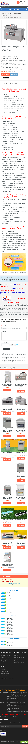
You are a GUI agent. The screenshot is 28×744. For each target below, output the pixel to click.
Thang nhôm (3, 717)
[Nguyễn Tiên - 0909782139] (4, 599)
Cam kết (16, 655)
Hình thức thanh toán (19, 657)
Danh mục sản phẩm (26, 9)
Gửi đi (6, 349)
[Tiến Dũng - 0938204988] (4, 608)
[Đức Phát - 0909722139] (4, 596)
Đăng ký (25, 726)
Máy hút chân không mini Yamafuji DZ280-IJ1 (7, 520)
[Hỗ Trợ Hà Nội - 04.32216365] (4, 644)
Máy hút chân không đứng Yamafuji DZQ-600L (7, 385)
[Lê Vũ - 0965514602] (4, 634)
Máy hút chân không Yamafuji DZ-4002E (7, 431)
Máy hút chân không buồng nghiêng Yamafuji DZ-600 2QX (21, 386)
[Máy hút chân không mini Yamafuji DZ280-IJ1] (7, 512)
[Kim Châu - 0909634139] (4, 593)
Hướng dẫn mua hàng (19, 662)
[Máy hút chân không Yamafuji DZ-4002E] (7, 423)
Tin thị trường (4, 675)
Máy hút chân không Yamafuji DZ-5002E (7, 498)
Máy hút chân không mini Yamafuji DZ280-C (20, 520)
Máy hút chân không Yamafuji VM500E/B (20, 453)
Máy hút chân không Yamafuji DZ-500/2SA (20, 408)
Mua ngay (6, 74)
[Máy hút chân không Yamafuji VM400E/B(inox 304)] (7, 445)
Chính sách (17, 659)
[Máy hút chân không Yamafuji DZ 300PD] (20, 490)
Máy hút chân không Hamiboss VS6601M (7, 542)
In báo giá (14, 74)
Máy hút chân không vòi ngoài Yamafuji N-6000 (7, 565)
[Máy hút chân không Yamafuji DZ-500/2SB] (7, 400)
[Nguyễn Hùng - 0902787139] (4, 611)
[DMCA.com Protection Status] (24, 742)
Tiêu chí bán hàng (5, 657)
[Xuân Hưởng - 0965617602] (4, 619)
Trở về (1, 9)
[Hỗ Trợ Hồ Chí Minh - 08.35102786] (4, 641)
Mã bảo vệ (4, 342)
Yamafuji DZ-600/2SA (6, 280)
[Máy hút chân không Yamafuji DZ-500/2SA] (20, 400)
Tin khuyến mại (4, 671)
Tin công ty (3, 669)
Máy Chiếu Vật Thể (12, 717)
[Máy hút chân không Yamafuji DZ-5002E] (7, 490)
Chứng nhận (3, 661)
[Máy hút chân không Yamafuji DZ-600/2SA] (14, 32)
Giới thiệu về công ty (5, 655)
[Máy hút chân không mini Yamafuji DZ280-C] (20, 512)
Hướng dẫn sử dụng (5, 673)
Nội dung (4, 331)
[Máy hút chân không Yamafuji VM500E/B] (20, 445)
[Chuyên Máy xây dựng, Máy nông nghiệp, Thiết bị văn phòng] (4, 2)
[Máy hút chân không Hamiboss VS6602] (20, 534)
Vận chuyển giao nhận (6, 659)
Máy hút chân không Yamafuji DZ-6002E (20, 475)
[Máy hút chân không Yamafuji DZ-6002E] (20, 467)
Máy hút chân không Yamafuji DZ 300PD (20, 498)
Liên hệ (2, 662)
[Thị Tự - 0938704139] (4, 602)
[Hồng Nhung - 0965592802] (4, 625)
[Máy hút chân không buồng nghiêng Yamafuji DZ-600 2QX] (20, 377)
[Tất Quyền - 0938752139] (4, 605)
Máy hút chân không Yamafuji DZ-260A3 (20, 431)
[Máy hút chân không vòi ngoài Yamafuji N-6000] (7, 557)
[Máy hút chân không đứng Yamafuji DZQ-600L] (7, 377)
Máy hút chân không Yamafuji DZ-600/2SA (15, 279)
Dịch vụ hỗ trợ (17, 661)
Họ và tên (4, 325)
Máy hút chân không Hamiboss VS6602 (20, 542)
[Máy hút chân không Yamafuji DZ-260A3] (20, 423)
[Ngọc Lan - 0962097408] (4, 628)
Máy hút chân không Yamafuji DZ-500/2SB (7, 408)
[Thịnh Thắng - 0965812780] (4, 631)
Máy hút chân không (13, 58)
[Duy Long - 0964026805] (4, 622)
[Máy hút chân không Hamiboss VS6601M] (7, 534)
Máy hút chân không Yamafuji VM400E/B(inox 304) (7, 454)
